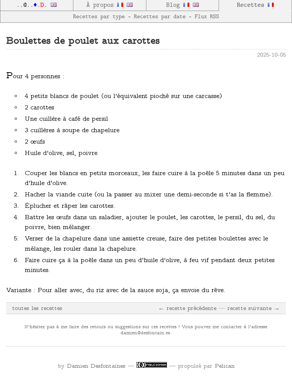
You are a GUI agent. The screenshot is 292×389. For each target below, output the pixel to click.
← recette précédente (187, 308)
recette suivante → (253, 308)
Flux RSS (207, 17)
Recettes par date (160, 17)
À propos (101, 5)
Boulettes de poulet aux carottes (83, 41)
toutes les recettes (37, 308)
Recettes (252, 5)
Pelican (225, 366)
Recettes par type (99, 17)
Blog (174, 5)
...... (33, 5)
